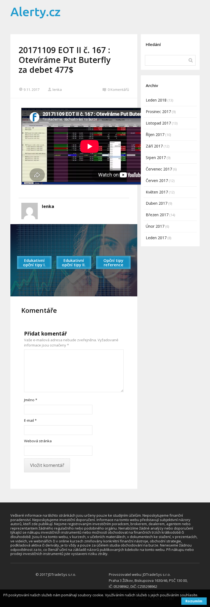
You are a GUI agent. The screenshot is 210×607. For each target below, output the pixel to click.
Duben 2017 (156, 203)
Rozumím (193, 601)
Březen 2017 (157, 214)
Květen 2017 (157, 192)
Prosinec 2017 (158, 111)
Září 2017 (154, 146)
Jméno (30, 399)
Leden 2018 (156, 100)
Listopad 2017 (158, 123)
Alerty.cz (35, 11)
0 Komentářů (118, 89)
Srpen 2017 (156, 157)
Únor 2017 (155, 226)
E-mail (30, 420)
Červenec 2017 (159, 169)
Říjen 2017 (155, 134)
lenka (57, 89)
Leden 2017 (156, 237)
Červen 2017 (157, 180)
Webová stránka (38, 440)
